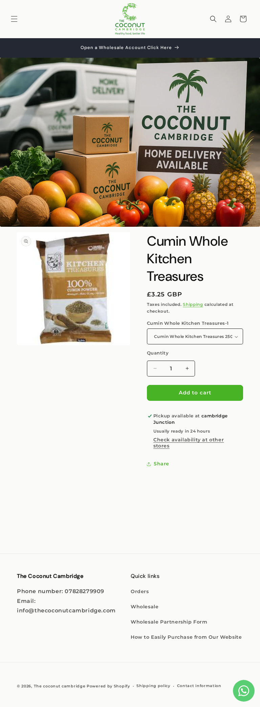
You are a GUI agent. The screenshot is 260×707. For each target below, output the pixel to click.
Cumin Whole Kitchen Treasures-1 (188, 323)
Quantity (158, 353)
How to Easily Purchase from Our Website (186, 637)
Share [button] (161, 464)
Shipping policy (153, 685)
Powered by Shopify (108, 686)
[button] (14, 18)
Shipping (193, 304)
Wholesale (144, 607)
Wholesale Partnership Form (169, 622)
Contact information (199, 685)
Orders (140, 591)
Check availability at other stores (188, 443)
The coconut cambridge (60, 686)
